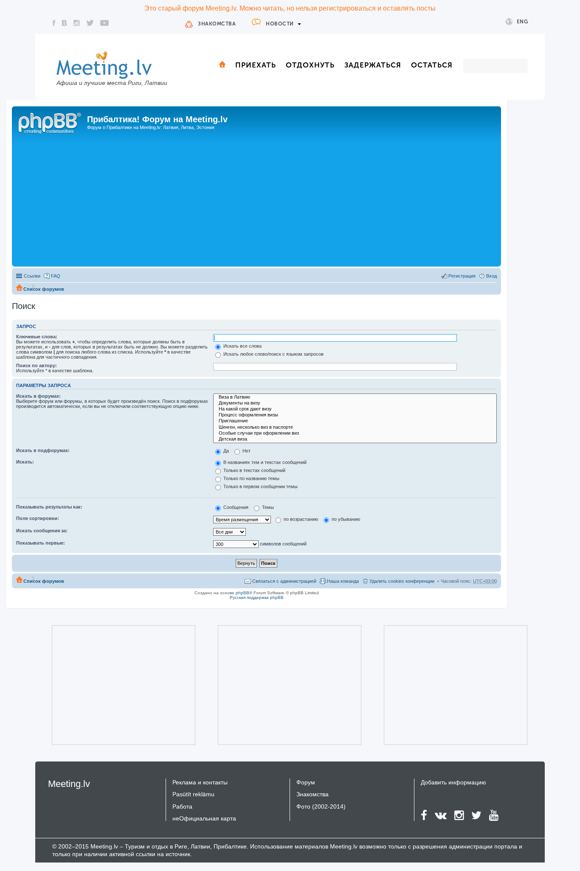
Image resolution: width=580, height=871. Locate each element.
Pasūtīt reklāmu (193, 794)
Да (225, 450)
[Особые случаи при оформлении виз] (355, 433)
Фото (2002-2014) (321, 806)
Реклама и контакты (200, 782)
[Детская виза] (355, 439)
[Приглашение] (355, 421)
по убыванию (345, 519)
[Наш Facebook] (54, 23)
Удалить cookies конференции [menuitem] (401, 581)
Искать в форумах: (38, 396)
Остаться (432, 65)
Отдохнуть (310, 65)
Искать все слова (242, 345)
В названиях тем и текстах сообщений (264, 462)
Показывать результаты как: (49, 506)
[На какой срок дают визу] (355, 409)
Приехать (255, 65)
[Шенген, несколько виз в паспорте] (355, 427)
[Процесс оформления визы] (355, 415)
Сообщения (235, 507)
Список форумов (43, 289)
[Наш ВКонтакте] (64, 23)
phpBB (242, 592)
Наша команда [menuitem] (343, 581)
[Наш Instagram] (76, 23)
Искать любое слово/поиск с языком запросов (273, 354)
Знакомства (217, 24)
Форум (305, 782)
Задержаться (372, 65)
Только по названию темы (250, 478)
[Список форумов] (50, 121)
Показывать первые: (40, 542)
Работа (182, 806)
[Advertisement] (256, 200)
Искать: (25, 461)
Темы (267, 507)
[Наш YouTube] (104, 23)
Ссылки (32, 275)
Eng (522, 22)
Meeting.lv (69, 783)
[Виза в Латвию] (355, 397)
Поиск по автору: (36, 365)
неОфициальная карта (204, 818)
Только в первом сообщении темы (260, 486)
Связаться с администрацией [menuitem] (284, 581)
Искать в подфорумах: (43, 450)
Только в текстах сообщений (253, 470)
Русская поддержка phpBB (257, 597)
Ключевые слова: (36, 336)
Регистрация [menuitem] (462, 275)
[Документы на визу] (355, 403)
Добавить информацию (453, 782)
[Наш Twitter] (90, 23)
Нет (246, 450)
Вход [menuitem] (491, 275)
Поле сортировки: (37, 518)
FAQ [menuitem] (55, 275)
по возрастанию (300, 519)
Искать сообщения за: (42, 530)
